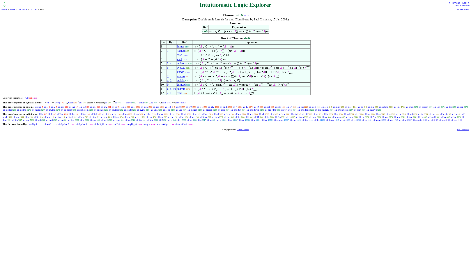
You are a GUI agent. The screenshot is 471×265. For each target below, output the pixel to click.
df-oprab (336, 117)
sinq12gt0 (132, 124)
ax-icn (460, 106)
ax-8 (178, 106)
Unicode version (463, 9)
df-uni (410, 114)
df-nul (347, 114)
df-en (453, 117)
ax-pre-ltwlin (253, 109)
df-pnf (38, 120)
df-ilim (92, 117)
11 (171, 93)
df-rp (230, 120)
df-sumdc (417, 120)
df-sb (114, 114)
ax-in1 (93, 106)
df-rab (262, 114)
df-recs (385, 117)
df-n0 (189, 120)
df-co (160, 117)
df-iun (432, 114)
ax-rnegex (192, 109)
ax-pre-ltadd (304, 109)
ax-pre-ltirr (236, 109)
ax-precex (208, 109)
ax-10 (189, 106)
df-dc (50, 114)
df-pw (367, 114)
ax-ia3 (82, 106)
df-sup (26, 120)
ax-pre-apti (286, 109)
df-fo (267, 117)
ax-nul (336, 106)
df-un (315, 114)
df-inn (150, 120)
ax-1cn (436, 106)
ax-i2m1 (141, 109)
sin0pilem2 (81, 124)
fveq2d (181, 50)
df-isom (300, 117)
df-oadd (432, 117)
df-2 (161, 120)
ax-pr (360, 106)
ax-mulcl (36, 109)
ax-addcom (66, 109)
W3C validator (463, 130)
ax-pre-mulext (341, 109)
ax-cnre (221, 109)
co (106, 102)
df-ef (430, 120)
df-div (139, 120)
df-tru (83, 114)
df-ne (194, 114)
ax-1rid (166, 109)
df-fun (227, 117)
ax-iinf (397, 106)
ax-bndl (224, 106)
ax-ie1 (156, 106)
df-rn (181, 117)
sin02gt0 (33, 124)
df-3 (170, 120)
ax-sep (324, 106)
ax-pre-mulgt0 (322, 109)
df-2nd (373, 117)
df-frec (409, 117)
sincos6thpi (181, 124)
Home (12, 9)
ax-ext (301, 106)
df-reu (238, 114)
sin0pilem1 (63, 124)
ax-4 (235, 106)
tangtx (147, 124)
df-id (36, 117)
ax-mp (38, 106)
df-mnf (49, 120)
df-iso (58, 117)
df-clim (402, 120)
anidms (181, 76)
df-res (192, 117)
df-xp (127, 117)
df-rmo (250, 114)
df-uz (209, 120)
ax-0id (179, 109)
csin (164, 102)
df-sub (93, 120)
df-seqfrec (279, 120)
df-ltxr (71, 120)
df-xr (60, 120)
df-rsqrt (377, 120)
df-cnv (149, 117)
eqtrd (180, 93)
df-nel (205, 114)
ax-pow (348, 106)
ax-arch (357, 109)
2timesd (181, 84)
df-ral (216, 114)
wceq (57, 102)
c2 (152, 102)
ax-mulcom (82, 109)
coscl (180, 54)
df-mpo (349, 117)
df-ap (128, 120)
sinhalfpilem (100, 124)
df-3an (72, 114)
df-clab (147, 114)
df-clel (172, 114)
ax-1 (46, 106)
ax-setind (383, 106)
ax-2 (53, 106)
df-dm (171, 117)
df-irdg (397, 117)
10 (174, 88)
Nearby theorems (462, 5)
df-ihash (330, 120)
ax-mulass (114, 109)
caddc (129, 102)
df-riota (312, 117)
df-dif (305, 114)
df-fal (94, 114)
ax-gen (144, 106)
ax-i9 (256, 106)
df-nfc (184, 114)
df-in (326, 114)
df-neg (104, 120)
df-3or (60, 114)
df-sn (378, 114)
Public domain (243, 130)
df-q (219, 120)
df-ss (336, 114)
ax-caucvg (371, 109)
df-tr (27, 117)
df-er (443, 117)
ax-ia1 (61, 106)
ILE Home (23, 9)
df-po (47, 117)
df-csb (294, 114)
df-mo (136, 114)
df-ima (203, 117)
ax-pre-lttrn (270, 109)
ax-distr (128, 109)
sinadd (180, 71)
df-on (81, 117)
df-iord (69, 117)
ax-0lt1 (154, 109)
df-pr (388, 114)
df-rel (138, 117)
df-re (353, 120)
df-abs (390, 120)
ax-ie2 (168, 106)
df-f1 (256, 117)
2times (180, 46)
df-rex (227, 114)
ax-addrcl (21, 109)
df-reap (116, 120)
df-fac (305, 120)
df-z (199, 120)
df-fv (288, 117)
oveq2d (181, 67)
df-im (364, 120)
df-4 (180, 120)
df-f (247, 117)
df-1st (361, 117)
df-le (82, 120)
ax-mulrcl (51, 109)
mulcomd (182, 63)
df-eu (125, 114)
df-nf (104, 114)
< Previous (454, 2)
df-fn (238, 117)
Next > (466, 2)
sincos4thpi (162, 124)
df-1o (420, 117)
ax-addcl (7, 109)
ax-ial (267, 106)
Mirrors (4, 9)
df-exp (293, 120)
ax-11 (200, 106)
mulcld (181, 80)
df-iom (116, 117)
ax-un (371, 106)
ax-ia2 (72, 106)
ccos (178, 102)
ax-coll (312, 106)
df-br (454, 114)
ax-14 (289, 106)
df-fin (15, 120)
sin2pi (117, 124)
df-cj (342, 120)
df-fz (253, 120)
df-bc (317, 120)
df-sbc (282, 114)
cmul (141, 102)
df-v (272, 114)
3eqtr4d (181, 88)
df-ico (242, 120)
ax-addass (99, 109)
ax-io (114, 106)
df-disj (443, 114)
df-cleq (160, 114)
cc (116, 102)
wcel (70, 102)
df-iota (215, 117)
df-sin (442, 120)
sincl (179, 59)
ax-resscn (423, 106)
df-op (398, 114)
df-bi (41, 114)
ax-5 (123, 106)
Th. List (33, 9)
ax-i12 (211, 106)
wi (48, 102)
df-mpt (16, 117)
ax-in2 (104, 106)
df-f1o (278, 117)
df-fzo (265, 120)
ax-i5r (278, 106)
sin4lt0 (47, 124)
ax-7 (133, 106)
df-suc (104, 117)
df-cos (454, 120)
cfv (80, 102)
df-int (421, 114)
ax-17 (245, 106)
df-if (357, 114)
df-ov (324, 117)
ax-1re (449, 106)
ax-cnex (410, 106)
